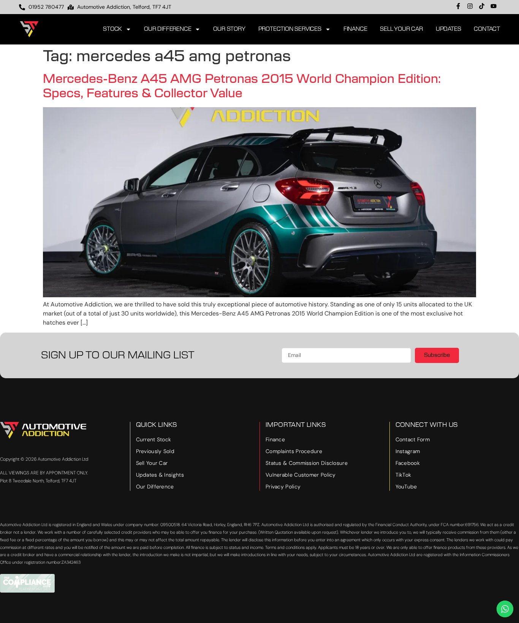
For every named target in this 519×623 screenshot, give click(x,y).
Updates (448, 29)
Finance (355, 29)
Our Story (229, 29)
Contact (487, 29)
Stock (112, 29)
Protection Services (289, 29)
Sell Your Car (401, 29)
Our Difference (167, 29)
